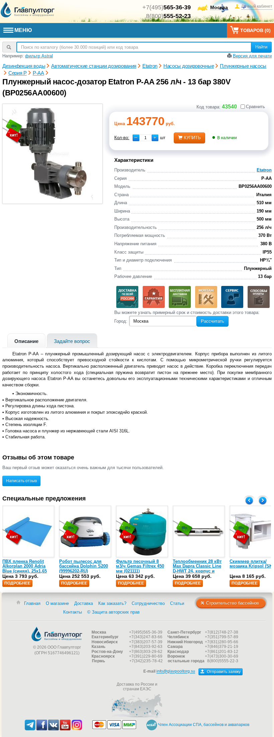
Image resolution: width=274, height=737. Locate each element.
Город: (120, 321)
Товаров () (255, 30)
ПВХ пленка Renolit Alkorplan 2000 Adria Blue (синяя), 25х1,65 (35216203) (24, 568)
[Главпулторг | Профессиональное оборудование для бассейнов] (27, 10)
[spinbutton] (145, 137)
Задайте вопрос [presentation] (72, 341)
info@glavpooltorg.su (175, 671)
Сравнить (255, 106)
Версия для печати (252, 55)
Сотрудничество (148, 603)
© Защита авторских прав (113, 612)
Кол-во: (121, 137)
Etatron (264, 169)
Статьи (177, 603)
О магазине (57, 603)
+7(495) (166, 7)
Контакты (72, 612)
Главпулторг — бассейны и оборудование (56, 634)
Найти (261, 46)
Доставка (83, 603)
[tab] (26, 340)
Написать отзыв (21, 480)
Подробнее (17, 583)
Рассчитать (212, 321)
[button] (155, 137)
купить (192, 137)
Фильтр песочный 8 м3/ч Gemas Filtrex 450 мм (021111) (140, 566)
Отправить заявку (223, 671)
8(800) (168, 16)
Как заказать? (112, 603)
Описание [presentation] (26, 341)
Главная (32, 603)
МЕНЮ (23, 30)
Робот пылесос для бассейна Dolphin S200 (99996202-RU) (83, 566)
